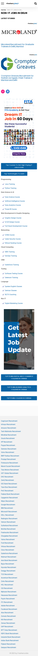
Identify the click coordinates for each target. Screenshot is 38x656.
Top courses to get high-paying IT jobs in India (19, 166)
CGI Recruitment (7, 588)
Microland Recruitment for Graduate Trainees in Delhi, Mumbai (17, 45)
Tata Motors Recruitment (10, 470)
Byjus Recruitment (7, 564)
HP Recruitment (6, 442)
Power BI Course (11, 209)
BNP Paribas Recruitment (10, 456)
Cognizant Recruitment (9, 421)
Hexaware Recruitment (9, 595)
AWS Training (10, 252)
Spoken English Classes (13, 286)
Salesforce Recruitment (9, 553)
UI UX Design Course (12, 222)
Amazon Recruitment (8, 428)
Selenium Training (11, 278)
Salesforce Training (12, 265)
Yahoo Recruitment (8, 539)
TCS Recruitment (7, 574)
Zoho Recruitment (7, 581)
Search (35, 3)
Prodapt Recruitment (8, 459)
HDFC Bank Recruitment (9, 633)
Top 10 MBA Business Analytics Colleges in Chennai (19, 388)
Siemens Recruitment (8, 449)
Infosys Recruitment (8, 424)
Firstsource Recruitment (9, 463)
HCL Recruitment (7, 585)
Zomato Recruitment (8, 616)
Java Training (10, 184)
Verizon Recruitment (8, 522)
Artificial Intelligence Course (15, 201)
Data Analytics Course (13, 205)
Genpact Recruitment (8, 647)
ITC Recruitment (6, 602)
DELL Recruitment (7, 515)
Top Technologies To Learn (14, 174)
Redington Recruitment (9, 519)
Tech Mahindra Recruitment (11, 431)
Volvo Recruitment (7, 452)
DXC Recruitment (7, 477)
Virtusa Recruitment (8, 546)
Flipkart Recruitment (8, 644)
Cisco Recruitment (7, 550)
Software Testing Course (13, 273)
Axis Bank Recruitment (9, 560)
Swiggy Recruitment (8, 571)
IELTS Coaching (10, 294)
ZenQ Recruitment (7, 480)
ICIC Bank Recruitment (9, 484)
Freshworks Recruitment (9, 532)
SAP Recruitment (7, 627)
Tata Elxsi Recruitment (9, 487)
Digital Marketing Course (14, 303)
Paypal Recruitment (8, 445)
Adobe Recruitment (8, 606)
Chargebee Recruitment (9, 536)
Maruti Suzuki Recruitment (10, 466)
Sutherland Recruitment (9, 525)
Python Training (10, 188)
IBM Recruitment (7, 508)
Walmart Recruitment (8, 557)
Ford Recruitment (7, 543)
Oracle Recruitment (8, 438)
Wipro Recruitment (7, 501)
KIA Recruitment (6, 620)
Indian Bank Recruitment (10, 640)
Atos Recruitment (7, 613)
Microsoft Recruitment (9, 512)
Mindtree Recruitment (8, 435)
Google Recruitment (8, 505)
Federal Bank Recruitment (10, 494)
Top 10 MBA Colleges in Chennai (19, 398)
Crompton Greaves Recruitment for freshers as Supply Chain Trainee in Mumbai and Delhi (17, 78)
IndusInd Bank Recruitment (10, 637)
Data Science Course (12, 197)
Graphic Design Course (13, 218)
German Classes (11, 290)
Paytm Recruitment (8, 599)
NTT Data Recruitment (9, 630)
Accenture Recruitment (9, 578)
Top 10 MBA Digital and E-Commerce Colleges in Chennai (19, 377)
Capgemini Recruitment (9, 498)
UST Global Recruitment (9, 473)
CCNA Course (9, 235)
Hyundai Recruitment (8, 567)
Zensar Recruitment (8, 623)
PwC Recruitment (7, 491)
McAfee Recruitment (8, 529)
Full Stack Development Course (16, 226)
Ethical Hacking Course (13, 243)
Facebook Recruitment (9, 609)
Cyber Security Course (13, 239)
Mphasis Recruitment (8, 592)
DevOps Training (11, 256)
